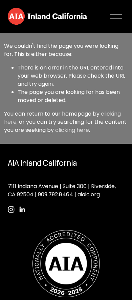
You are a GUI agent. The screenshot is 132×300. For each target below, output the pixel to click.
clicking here (72, 130)
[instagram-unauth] (11, 209)
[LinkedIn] (22, 209)
